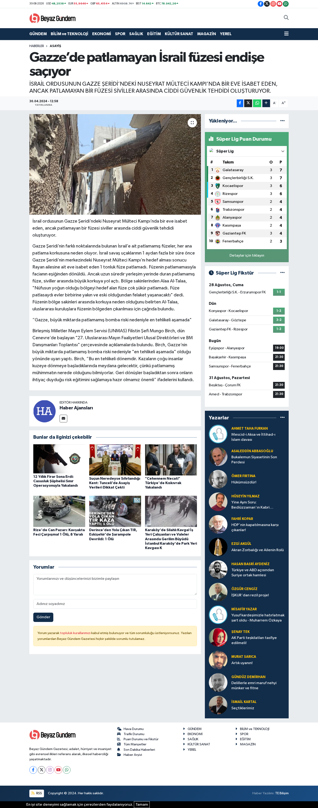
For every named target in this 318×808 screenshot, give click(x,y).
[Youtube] (58, 770)
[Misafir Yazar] (218, 615)
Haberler (36, 46)
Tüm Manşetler (135, 744)
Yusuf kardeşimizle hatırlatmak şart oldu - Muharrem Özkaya (257, 617)
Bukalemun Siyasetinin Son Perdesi (254, 459)
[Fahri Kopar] (218, 524)
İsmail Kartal (244, 702)
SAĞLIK (136, 34)
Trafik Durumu (134, 734)
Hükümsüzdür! (243, 482)
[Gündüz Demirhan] (218, 682)
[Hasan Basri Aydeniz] (218, 569)
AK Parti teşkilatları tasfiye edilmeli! (254, 640)
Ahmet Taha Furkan (249, 428)
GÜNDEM (38, 34)
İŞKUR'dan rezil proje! (250, 595)
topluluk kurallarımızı (75, 633)
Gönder (43, 617)
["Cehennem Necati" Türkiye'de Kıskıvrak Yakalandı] (171, 460)
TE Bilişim (282, 793)
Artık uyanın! (242, 663)
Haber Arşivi (133, 755)
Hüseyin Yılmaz (245, 496)
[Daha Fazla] (266, 103)
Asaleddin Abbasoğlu (252, 451)
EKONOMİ (101, 34)
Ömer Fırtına (243, 476)
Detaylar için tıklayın (247, 256)
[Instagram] (50, 770)
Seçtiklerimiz (242, 708)
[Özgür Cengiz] (218, 592)
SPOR (120, 34)
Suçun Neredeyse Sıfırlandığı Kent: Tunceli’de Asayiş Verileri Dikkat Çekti (114, 483)
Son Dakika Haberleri (139, 749)
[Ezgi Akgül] (218, 547)
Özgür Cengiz (244, 589)
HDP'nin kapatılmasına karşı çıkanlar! (255, 527)
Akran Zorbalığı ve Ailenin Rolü (257, 550)
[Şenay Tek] (218, 637)
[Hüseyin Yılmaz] (218, 502)
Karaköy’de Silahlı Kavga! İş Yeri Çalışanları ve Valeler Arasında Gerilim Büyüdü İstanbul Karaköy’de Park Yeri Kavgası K (171, 539)
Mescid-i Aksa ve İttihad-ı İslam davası (253, 437)
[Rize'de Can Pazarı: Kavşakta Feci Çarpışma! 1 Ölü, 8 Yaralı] (59, 511)
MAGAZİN (206, 34)
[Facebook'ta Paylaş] (240, 103)
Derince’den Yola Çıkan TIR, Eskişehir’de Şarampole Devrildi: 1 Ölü (113, 534)
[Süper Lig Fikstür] (282, 273)
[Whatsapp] (67, 770)
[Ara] (286, 18)
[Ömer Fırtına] (218, 479)
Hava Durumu (134, 729)
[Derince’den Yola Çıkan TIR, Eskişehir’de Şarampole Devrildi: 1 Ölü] (115, 511)
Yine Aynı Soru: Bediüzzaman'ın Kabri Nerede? (250, 505)
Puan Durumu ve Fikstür (141, 739)
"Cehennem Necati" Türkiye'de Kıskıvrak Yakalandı (163, 483)
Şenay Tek (240, 632)
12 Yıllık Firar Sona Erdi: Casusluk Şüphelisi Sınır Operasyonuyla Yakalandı (55, 481)
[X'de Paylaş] (248, 103)
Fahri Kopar (242, 519)
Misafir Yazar (244, 609)
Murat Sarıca (243, 657)
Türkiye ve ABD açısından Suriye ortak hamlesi (252, 572)
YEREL (226, 34)
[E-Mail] (63, 418)
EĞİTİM (154, 34)
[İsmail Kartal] (218, 705)
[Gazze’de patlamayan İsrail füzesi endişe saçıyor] (115, 164)
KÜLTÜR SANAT (179, 34)
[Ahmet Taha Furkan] (218, 434)
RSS (39, 793)
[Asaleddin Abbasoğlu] (218, 456)
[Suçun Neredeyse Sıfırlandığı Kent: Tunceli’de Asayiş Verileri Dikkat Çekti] (115, 460)
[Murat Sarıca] (218, 660)
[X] (41, 770)
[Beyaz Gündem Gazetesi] (52, 18)
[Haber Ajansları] (44, 411)
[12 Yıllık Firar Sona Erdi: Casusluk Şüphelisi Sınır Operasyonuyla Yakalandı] (59, 459)
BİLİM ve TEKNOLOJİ (69, 34)
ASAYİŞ (55, 46)
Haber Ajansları (76, 408)
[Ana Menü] (286, 34)
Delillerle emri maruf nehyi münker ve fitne (254, 685)
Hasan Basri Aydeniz (250, 564)
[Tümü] (282, 121)
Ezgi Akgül (241, 544)
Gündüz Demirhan (248, 677)
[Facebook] (33, 770)
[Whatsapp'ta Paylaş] (257, 103)
